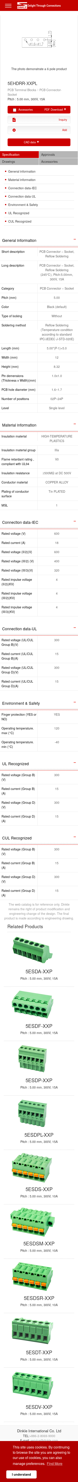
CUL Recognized (19, 221)
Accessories (49, 161)
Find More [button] (54, 1463)
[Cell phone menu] (9, 8)
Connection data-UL (22, 196)
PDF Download (53, 110)
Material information (22, 179)
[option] (39, 46)
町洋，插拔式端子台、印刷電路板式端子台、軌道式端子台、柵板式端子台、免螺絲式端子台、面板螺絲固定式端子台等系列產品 (39, 5)
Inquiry (63, 120)
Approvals (48, 154)
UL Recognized (18, 213)
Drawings (8, 161)
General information (22, 171)
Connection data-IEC (22, 188)
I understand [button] (21, 1474)
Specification (11, 154)
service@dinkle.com (44, 1440)
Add (64, 130)
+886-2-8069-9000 (42, 1436)
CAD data (30, 142)
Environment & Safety (23, 204)
